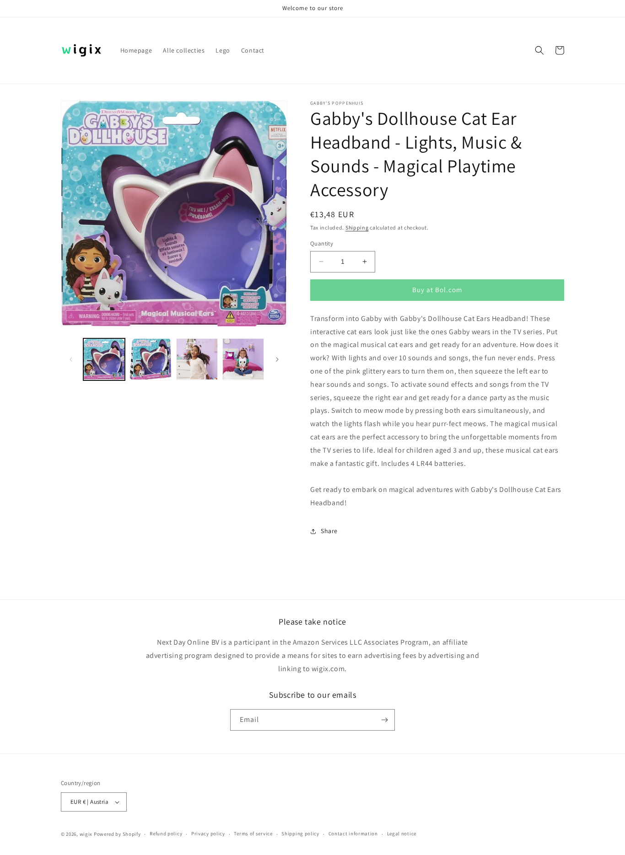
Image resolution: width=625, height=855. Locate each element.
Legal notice (401, 833)
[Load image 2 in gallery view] (150, 359)
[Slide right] (277, 359)
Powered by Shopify (117, 834)
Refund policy (166, 833)
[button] (539, 50)
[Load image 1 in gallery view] (104, 359)
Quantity (321, 243)
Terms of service (253, 833)
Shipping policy (300, 833)
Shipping (357, 227)
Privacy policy (208, 833)
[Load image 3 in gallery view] (197, 359)
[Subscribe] (384, 720)
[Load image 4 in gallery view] (243, 359)
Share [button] (329, 531)
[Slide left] (71, 359)
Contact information (353, 833)
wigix (86, 834)
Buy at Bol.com (437, 289)
